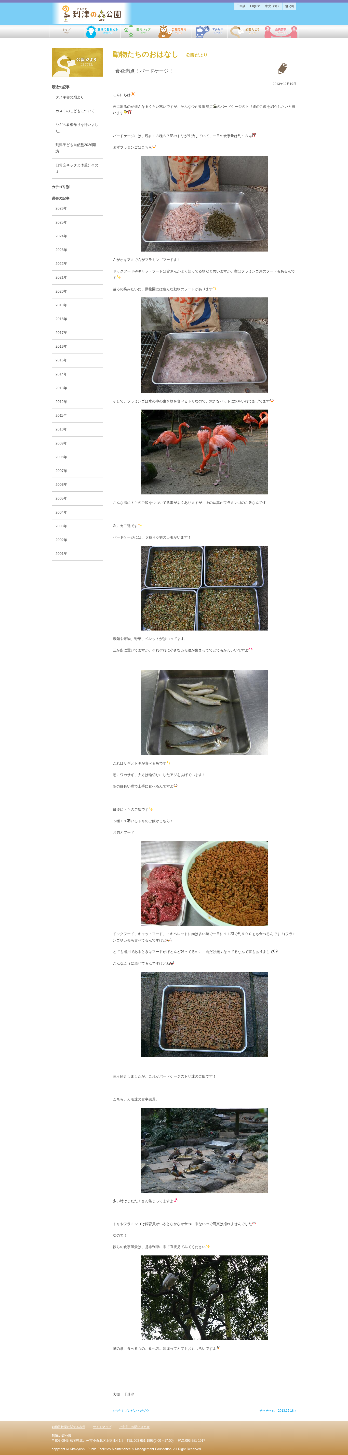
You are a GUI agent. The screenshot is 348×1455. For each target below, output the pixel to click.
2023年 (61, 250)
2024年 (61, 236)
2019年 (61, 305)
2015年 (61, 360)
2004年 (61, 512)
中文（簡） (272, 6)
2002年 (61, 540)
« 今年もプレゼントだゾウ (131, 1410)
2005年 (61, 498)
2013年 (61, 388)
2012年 (61, 402)
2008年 (61, 457)
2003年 (61, 526)
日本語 (241, 6)
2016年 (61, 346)
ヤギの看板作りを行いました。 (77, 128)
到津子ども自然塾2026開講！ (76, 148)
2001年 (61, 554)
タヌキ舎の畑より (70, 97)
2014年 (61, 374)
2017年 (61, 333)
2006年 (61, 484)
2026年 (61, 208)
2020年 (61, 291)
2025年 (61, 222)
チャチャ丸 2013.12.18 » (278, 1410)
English (255, 6)
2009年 (61, 443)
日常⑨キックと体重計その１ (77, 168)
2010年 (61, 429)
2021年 (61, 277)
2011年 (61, 415)
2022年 (61, 263)
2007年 (61, 471)
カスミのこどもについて (75, 111)
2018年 (61, 319)
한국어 (289, 6)
